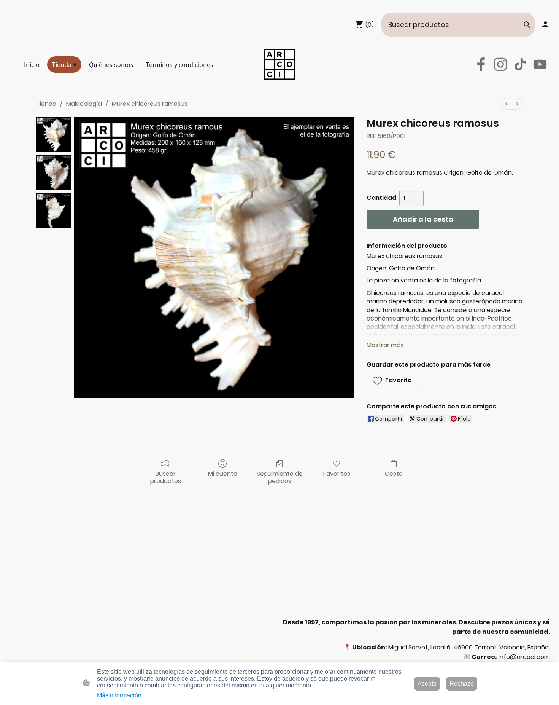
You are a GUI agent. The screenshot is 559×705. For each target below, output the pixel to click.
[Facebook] (481, 64)
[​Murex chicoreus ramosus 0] (53, 134)
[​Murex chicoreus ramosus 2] (53, 210)
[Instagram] (500, 64)
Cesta (394, 473)
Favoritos (336, 473)
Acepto (427, 683)
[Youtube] (540, 64)
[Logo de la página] (279, 64)
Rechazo (461, 683)
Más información (119, 695)
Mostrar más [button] (385, 345)
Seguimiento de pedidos (280, 477)
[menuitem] (506, 103)
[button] (527, 24)
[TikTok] (520, 64)
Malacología (84, 103)
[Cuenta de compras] (545, 24)
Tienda (46, 103)
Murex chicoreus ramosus (149, 103)
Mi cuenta (222, 473)
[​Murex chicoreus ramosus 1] (53, 172)
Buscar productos (165, 477)
